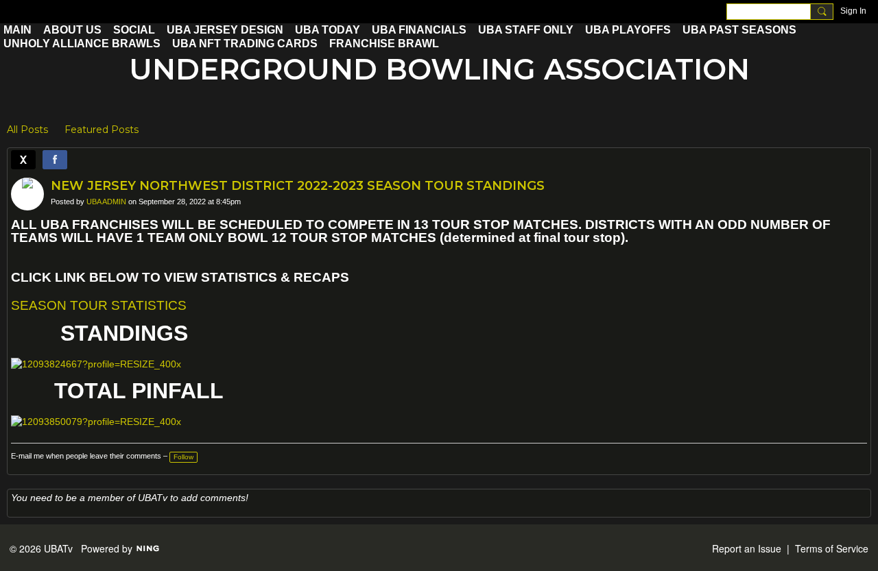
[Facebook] (55, 159)
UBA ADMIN (106, 201)
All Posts (27, 129)
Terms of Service (831, 548)
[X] (23, 159)
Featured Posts (101, 129)
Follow (183, 457)
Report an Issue (746, 548)
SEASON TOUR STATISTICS (99, 305)
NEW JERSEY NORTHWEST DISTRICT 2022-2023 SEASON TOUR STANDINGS (298, 185)
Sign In (853, 11)
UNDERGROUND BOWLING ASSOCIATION (439, 69)
